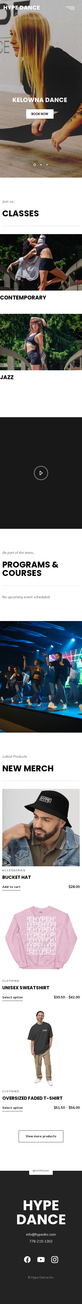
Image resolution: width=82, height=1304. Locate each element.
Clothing (10, 980)
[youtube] (41, 1259)
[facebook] (27, 1259)
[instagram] (55, 1259)
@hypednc (41, 1170)
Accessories (13, 870)
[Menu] (70, 8)
